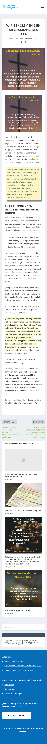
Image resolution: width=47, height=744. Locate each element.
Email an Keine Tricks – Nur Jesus (19, 670)
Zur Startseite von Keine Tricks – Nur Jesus (23, 665)
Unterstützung (16, 715)
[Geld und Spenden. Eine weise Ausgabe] (23, 495)
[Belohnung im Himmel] (23, 131)
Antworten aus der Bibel (15, 661)
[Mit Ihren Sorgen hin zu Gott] (23, 588)
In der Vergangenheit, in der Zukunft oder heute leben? (22, 475)
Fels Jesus (34, 159)
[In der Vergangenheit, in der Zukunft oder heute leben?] (23, 460)
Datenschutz (10, 689)
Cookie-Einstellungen (13, 693)
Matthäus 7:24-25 (22, 197)
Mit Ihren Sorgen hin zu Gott (18, 610)
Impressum (9, 684)
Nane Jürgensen (25, 38)
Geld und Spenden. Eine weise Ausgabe (23, 510)
